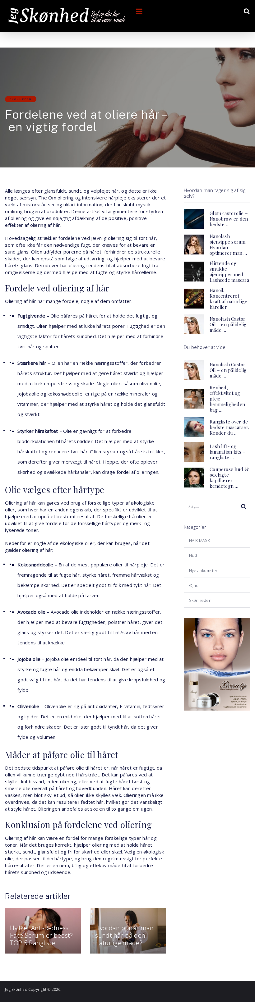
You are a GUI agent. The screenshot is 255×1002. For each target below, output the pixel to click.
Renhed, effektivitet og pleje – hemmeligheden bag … (227, 399)
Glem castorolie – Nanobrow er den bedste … (229, 218)
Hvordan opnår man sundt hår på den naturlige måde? (124, 935)
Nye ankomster (203, 570)
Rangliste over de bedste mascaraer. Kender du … (229, 427)
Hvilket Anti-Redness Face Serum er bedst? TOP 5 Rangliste (41, 935)
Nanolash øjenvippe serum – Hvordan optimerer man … (230, 244)
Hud (193, 555)
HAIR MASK (199, 540)
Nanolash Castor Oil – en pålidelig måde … (228, 324)
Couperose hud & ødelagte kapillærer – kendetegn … (229, 477)
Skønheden (21, 99)
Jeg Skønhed (16, 989)
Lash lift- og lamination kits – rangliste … (228, 451)
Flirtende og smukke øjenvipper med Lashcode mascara (229, 271)
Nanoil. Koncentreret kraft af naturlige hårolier (228, 298)
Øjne (194, 585)
